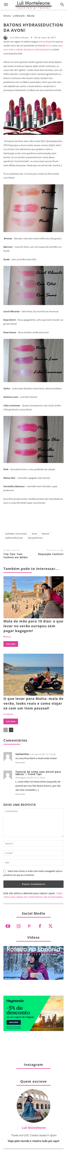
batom (45, 533)
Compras (8, 714)
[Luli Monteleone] (6, 38)
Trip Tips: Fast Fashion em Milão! (15, 555)
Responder (20, 762)
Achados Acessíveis (16, 533)
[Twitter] (50, 926)
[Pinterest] (33, 521)
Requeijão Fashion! (51, 554)
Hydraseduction (14, 537)
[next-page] (11, 730)
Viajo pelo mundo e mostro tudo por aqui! (33, 1141)
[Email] (56, 521)
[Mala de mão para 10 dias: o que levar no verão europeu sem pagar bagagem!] (33, 597)
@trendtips (45, 41)
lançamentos (35, 537)
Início (7, 15)
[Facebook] (11, 521)
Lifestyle (19, 15)
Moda (31, 15)
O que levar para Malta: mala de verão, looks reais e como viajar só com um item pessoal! (33, 703)
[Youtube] (7, 926)
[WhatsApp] (45, 521)
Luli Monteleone (19, 38)
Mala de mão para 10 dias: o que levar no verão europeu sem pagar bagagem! (33, 626)
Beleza (7, 637)
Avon (48, 45)
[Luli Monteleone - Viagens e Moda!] (33, 4)
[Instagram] (18, 926)
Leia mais (10, 644)
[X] (22, 521)
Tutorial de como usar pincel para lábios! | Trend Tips (38, 773)
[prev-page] (5, 730)
